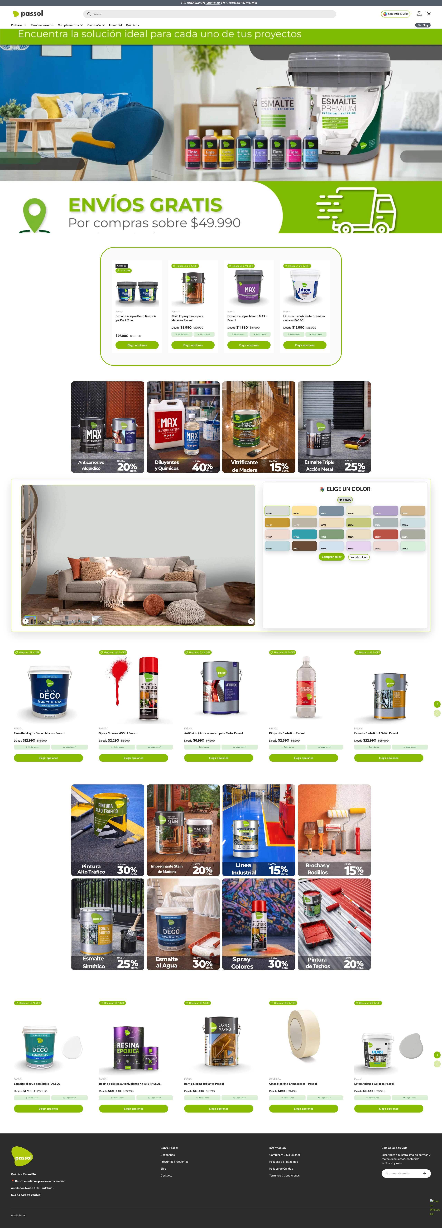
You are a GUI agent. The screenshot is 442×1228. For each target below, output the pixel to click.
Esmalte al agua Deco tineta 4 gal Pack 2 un (136, 318)
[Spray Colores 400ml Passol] (136, 687)
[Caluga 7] (258, 924)
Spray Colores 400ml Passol (118, 733)
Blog (163, 1168)
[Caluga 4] (334, 830)
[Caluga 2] (183, 830)
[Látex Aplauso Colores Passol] (391, 1038)
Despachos (168, 1155)
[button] (429, 13)
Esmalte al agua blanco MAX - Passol (247, 318)
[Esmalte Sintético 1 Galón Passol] (391, 687)
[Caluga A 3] (258, 427)
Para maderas (40, 25)
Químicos (132, 25)
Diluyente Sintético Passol (287, 733)
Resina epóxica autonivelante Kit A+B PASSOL (130, 1084)
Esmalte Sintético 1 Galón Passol (376, 733)
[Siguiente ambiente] (251, 621)
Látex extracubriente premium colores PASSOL (304, 318)
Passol (22, 1215)
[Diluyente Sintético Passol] (306, 687)
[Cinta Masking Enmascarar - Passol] (306, 1038)
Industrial (115, 25)
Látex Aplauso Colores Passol (374, 1084)
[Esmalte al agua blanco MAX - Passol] (249, 285)
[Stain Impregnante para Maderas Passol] (193, 285)
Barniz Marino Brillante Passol (204, 1084)
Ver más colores (358, 556)
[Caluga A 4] (334, 427)
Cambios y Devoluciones (284, 1155)
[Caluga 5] (107, 924)
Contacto (166, 1175)
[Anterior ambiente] (25, 621)
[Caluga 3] (258, 830)
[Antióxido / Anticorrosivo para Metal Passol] (221, 687)
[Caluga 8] (334, 924)
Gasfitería (94, 25)
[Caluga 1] (107, 830)
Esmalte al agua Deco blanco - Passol (39, 733)
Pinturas (16, 25)
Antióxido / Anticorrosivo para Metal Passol (213, 733)
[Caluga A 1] (107, 427)
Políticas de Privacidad (283, 1162)
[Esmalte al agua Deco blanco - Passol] (51, 687)
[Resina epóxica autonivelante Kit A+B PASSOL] (136, 1038)
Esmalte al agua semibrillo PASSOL (37, 1084)
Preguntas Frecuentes (174, 1162)
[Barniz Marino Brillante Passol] (221, 1038)
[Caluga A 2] (183, 427)
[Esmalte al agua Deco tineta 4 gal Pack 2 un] (137, 285)
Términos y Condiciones (284, 1175)
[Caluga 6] (183, 924)
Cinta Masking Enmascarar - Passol (293, 1084)
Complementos (68, 25)
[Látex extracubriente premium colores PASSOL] (304, 285)
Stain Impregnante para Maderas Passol (187, 318)
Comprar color (332, 557)
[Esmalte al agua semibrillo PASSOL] (51, 1038)
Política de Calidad (281, 1168)
